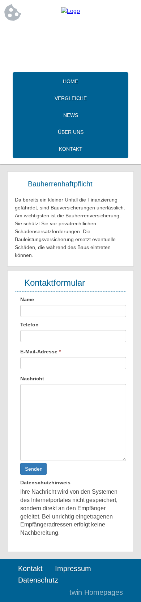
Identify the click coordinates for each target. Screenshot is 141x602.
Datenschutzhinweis (45, 482)
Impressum (73, 568)
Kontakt (70, 149)
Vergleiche (71, 98)
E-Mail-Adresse (40, 351)
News (70, 115)
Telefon (29, 324)
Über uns (71, 132)
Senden (34, 469)
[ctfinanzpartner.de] (70, 11)
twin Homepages (96, 592)
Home (70, 81)
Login (48, 592)
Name (27, 299)
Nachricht (32, 378)
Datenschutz (38, 580)
